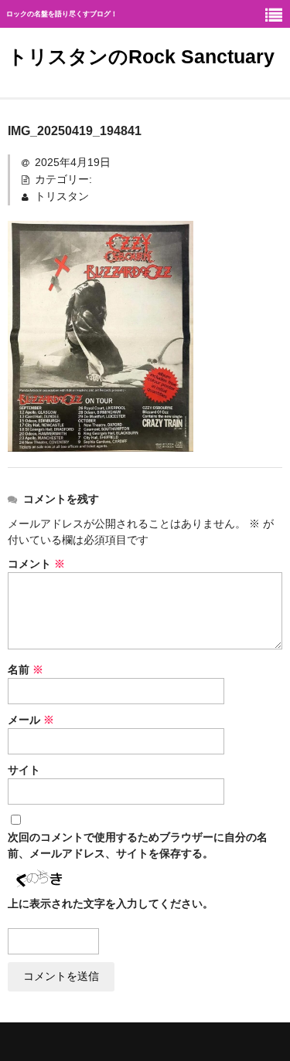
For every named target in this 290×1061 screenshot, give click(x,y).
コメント (36, 564)
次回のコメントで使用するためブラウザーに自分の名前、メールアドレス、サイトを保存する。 (138, 845)
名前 (25, 669)
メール (31, 720)
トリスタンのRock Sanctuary (141, 56)
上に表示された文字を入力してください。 (110, 903)
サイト (24, 770)
